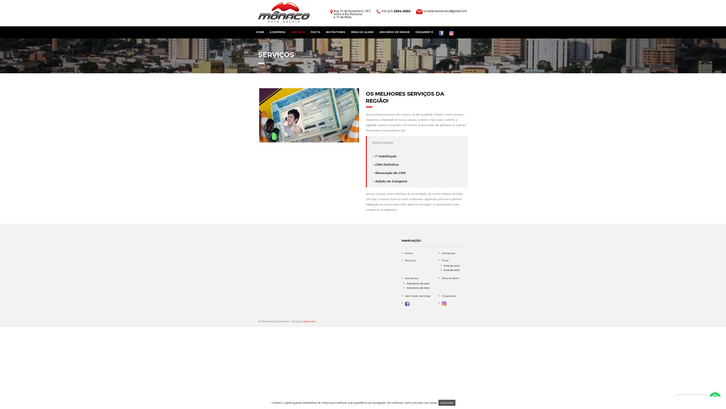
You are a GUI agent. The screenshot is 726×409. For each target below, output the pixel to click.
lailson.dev (310, 321)
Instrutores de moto (418, 288)
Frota (315, 32)
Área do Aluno (362, 32)
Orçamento (424, 32)
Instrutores (335, 32)
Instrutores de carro (418, 283)
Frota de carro (452, 265)
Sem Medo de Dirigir (394, 32)
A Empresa (277, 32)
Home (260, 32)
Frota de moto (452, 270)
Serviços (298, 32)
